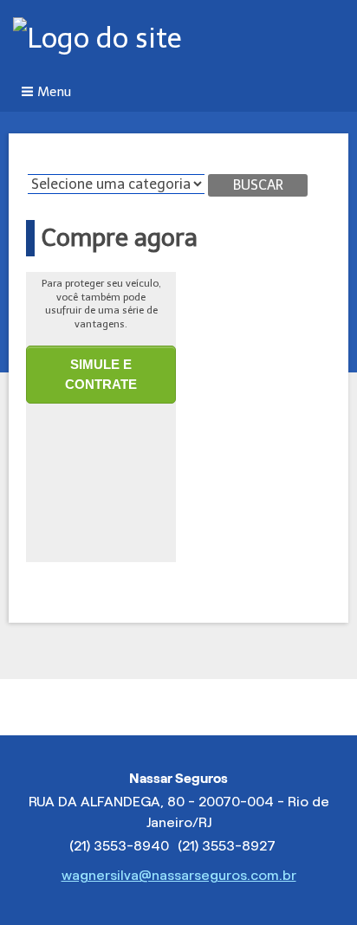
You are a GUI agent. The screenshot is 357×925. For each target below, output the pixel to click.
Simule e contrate (101, 374)
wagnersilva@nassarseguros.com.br (179, 875)
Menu (54, 92)
